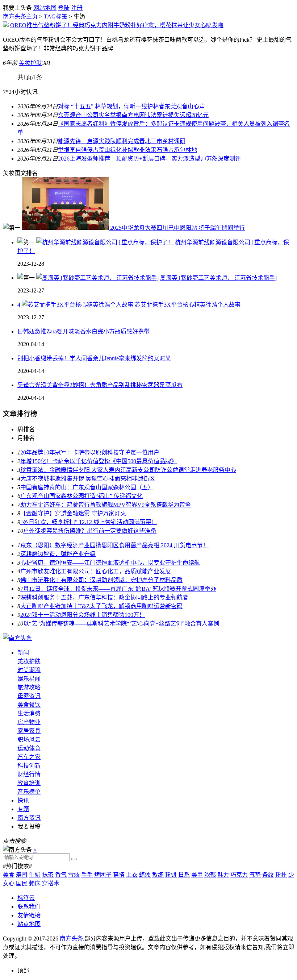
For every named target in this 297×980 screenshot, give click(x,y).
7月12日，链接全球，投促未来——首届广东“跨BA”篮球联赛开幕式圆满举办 (118, 589)
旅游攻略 (29, 687)
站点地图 (29, 924)
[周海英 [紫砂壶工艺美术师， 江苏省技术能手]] (97, 278)
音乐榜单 (29, 792)
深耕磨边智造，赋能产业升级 (58, 554)
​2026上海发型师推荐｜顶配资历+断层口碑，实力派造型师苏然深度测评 (149, 158)
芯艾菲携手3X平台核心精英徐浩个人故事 (187, 305)
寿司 (22, 875)
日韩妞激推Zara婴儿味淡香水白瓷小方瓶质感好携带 (83, 331)
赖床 (35, 883)
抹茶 (48, 875)
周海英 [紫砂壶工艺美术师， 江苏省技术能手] (218, 278)
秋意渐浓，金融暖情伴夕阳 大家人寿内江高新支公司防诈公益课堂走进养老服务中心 (128, 470)
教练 (158, 875)
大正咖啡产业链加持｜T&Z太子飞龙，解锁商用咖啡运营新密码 (101, 606)
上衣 (132, 875)
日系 (184, 875)
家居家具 (29, 731)
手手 (87, 875)
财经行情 (29, 774)
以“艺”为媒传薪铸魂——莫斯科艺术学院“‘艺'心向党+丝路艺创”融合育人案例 (121, 623)
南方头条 (71, 938)
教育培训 (29, 783)
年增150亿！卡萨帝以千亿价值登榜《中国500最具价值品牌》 (98, 461)
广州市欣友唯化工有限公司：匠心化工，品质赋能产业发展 (95, 571)
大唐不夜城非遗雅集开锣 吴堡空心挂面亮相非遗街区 (87, 479)
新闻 (23, 652)
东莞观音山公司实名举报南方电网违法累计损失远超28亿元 (133, 115)
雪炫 (74, 875)
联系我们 (29, 907)
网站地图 (45, 8)
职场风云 (29, 739)
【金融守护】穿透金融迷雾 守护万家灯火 (73, 513)
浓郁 (210, 875)
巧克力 (239, 875)
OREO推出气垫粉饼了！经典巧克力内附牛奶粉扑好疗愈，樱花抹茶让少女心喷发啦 (116, 25)
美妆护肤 (30, 63)
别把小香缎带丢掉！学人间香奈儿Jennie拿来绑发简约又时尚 (94, 358)
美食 (8, 875)
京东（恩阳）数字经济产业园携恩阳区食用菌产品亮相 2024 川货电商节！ (114, 545)
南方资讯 (29, 818)
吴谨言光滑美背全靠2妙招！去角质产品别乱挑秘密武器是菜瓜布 (100, 385)
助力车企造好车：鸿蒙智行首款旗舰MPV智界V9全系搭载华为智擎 (105, 505)
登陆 (64, 8)
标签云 (26, 898)
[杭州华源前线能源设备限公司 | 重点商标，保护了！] (104, 242)
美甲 (197, 875)
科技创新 (29, 766)
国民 (22, 883)
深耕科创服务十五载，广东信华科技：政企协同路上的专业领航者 (104, 597)
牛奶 (35, 875)
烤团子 (103, 875)
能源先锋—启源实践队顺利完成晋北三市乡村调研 (121, 141)
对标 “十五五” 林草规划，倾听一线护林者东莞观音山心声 (131, 106)
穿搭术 (50, 883)
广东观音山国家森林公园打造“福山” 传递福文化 (81, 496)
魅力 (223, 875)
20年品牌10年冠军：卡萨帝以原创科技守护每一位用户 (89, 452)
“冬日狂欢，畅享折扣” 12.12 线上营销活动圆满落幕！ (88, 522)
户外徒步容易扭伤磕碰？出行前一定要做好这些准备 (89, 531)
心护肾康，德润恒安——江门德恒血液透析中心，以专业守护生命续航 (110, 563)
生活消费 (29, 713)
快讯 (23, 800)
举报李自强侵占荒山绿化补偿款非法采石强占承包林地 (127, 150)
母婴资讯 (29, 696)
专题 (23, 809)
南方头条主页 (20, 16)
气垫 (255, 875)
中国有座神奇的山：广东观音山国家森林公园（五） (87, 487)
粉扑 (281, 875)
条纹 (268, 875)
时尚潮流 (29, 670)
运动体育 (29, 748)
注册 (77, 8)
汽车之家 (29, 757)
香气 (61, 875)
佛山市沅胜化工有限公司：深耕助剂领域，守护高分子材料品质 (101, 580)
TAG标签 (55, 16)
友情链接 (29, 915)
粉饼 (171, 875)
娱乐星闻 (29, 679)
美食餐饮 (29, 705)
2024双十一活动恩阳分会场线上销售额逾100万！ (82, 615)
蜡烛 (145, 875)
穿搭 (119, 875)
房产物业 (29, 722)
